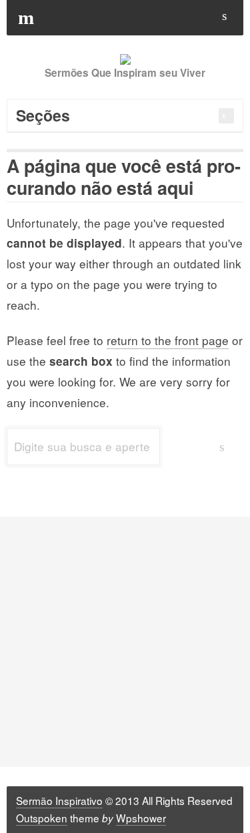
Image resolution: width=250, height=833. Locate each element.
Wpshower (141, 817)
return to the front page (168, 340)
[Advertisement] (125, 642)
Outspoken (41, 817)
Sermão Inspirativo (59, 800)
